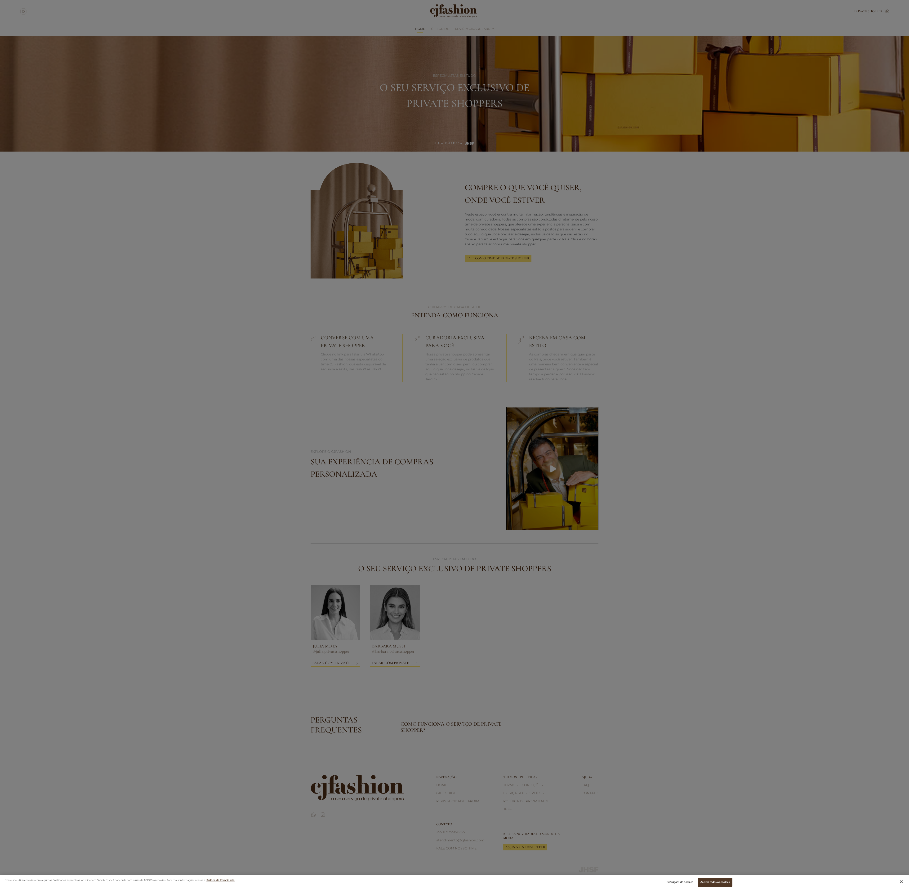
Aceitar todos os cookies (715, 882)
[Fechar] (901, 882)
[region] (454, 882)
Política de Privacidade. (220, 880)
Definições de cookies (680, 882)
